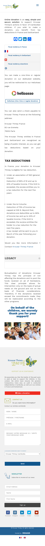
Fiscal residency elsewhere (18, 64)
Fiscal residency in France (17, 47)
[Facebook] (8, 512)
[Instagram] (15, 512)
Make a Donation (23, 393)
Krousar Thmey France (23, 247)
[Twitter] (29, 512)
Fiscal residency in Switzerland (19, 55)
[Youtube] (36, 512)
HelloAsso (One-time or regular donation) (22, 101)
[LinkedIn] (22, 512)
